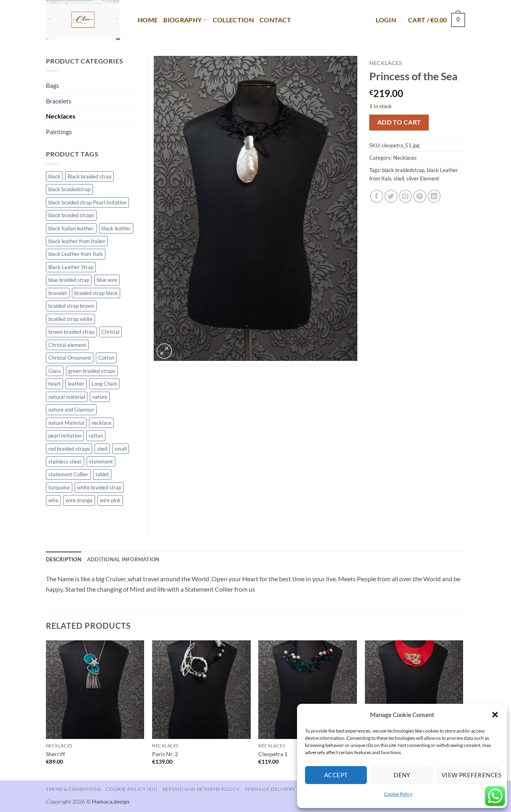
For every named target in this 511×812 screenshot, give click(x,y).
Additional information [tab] (123, 559)
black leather (116, 228)
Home (148, 20)
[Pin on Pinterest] (419, 196)
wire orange (79, 500)
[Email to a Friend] (405, 196)
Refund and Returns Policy (201, 789)
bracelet (57, 293)
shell (399, 178)
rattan (96, 435)
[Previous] (46, 710)
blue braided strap (68, 280)
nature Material (66, 423)
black (54, 176)
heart (54, 383)
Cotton (106, 358)
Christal (110, 332)
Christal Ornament (69, 358)
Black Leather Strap (70, 267)
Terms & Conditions (73, 789)
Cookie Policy (398, 794)
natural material (66, 397)
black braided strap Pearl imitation (87, 202)
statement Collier (68, 474)
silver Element (422, 178)
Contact (275, 20)
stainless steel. (65, 461)
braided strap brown (71, 306)
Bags (52, 85)
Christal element (67, 345)
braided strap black (96, 293)
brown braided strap (71, 332)
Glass (54, 371)
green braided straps (91, 371)
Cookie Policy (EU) (131, 789)
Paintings (59, 131)
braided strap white (70, 319)
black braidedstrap (403, 170)
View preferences (470, 774)
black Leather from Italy (75, 254)
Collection (233, 20)
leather (76, 383)
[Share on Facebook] (376, 196)
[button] (495, 715)
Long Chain (104, 383)
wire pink (110, 500)
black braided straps (71, 215)
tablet (102, 474)
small (121, 449)
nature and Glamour (71, 409)
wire (53, 500)
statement (101, 461)
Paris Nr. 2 (165, 754)
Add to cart (399, 122)
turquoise (59, 487)
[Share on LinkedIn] (434, 196)
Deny (402, 774)
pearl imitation (64, 435)
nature (99, 397)
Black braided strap (89, 176)
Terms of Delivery (270, 789)
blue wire (107, 280)
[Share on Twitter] (391, 196)
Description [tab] (63, 559)
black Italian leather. (71, 228)
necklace (101, 423)
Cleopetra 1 (272, 754)
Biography (182, 20)
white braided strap (99, 487)
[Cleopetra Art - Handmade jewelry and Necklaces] (86, 20)
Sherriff (55, 754)
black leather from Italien (76, 241)
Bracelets (58, 101)
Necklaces (385, 63)
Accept (336, 774)
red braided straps (69, 449)
